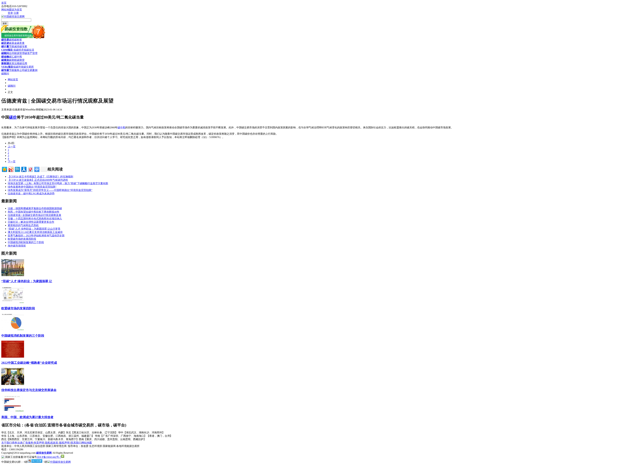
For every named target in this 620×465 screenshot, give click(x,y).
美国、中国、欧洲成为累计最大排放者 (27, 417)
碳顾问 (5, 53)
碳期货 (21, 60)
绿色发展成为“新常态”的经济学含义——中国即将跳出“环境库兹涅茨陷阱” (50, 190)
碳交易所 (28, 66)
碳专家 (23, 46)
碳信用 (23, 63)
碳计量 (5, 46)
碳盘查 (21, 43)
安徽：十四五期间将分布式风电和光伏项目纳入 (35, 218)
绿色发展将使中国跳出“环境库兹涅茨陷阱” (32, 186)
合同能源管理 (17, 53)
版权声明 (64, 442)
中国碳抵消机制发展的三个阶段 (26, 242)
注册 (16, 13)
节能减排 (14, 46)
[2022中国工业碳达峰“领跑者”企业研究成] (12, 356)
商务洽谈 (17, 442)
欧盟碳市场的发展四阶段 (22, 239)
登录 (10, 13)
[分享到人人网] (24, 169)
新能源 (5, 63)
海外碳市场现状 (17, 245)
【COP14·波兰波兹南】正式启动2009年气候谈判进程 (38, 180)
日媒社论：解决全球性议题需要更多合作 (31, 222)
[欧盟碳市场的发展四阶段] (12, 302)
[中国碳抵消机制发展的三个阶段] (12, 329)
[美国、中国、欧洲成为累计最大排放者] (12, 411)
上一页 (12, 146)
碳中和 (18, 56)
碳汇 (11, 56)
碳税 (11, 39)
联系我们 (76, 442)
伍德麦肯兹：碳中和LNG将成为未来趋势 (31, 193)
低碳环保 (18, 66)
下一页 (12, 161)
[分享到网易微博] (30, 169)
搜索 (5, 23)
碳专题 (5, 70)
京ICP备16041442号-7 (49, 457)
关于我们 (6, 442)
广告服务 (28, 442)
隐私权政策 (52, 442)
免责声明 (39, 442)
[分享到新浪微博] (11, 169)
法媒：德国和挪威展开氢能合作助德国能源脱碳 (35, 208)
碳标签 (18, 39)
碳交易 (5, 39)
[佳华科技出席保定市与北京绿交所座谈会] (12, 384)
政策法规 (14, 63)
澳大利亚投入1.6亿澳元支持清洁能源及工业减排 (35, 232)
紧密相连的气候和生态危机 (23, 225)
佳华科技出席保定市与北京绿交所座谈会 (29, 390)
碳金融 (5, 56)
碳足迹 (5, 43)
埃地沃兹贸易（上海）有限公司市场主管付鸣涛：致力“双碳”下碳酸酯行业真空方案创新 (58, 183)
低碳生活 (29, 49)
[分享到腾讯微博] (17, 169)
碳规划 (5, 60)
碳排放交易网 (44, 452)
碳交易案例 (31, 70)
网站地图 (6, 9)
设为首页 (17, 9)
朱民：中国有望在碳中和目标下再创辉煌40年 (33, 211)
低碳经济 (18, 49)
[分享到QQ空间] (4, 169)
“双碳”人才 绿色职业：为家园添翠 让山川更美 (34, 228)
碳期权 (13, 60)
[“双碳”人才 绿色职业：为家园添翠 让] (12, 275)
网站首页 (13, 79)
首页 (3, 2)
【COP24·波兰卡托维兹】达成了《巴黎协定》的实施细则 (40, 176)
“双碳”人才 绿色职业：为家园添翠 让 (26, 281)
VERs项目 (7, 66)
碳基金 (13, 43)
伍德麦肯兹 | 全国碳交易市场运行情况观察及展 (34, 215)
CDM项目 (7, 49)
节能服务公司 (17, 70)
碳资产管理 (31, 53)
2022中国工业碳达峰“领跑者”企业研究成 (29, 362)
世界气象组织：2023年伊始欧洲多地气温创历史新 (36, 235)
